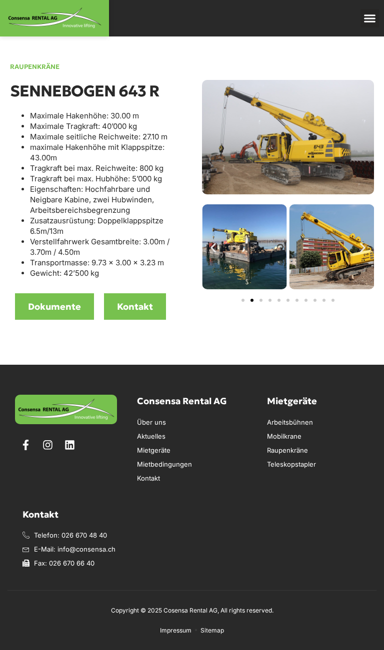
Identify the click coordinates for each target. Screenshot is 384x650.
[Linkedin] (69, 444)
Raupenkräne (35, 66)
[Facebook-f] (25, 444)
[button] (370, 18)
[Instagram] (47, 444)
